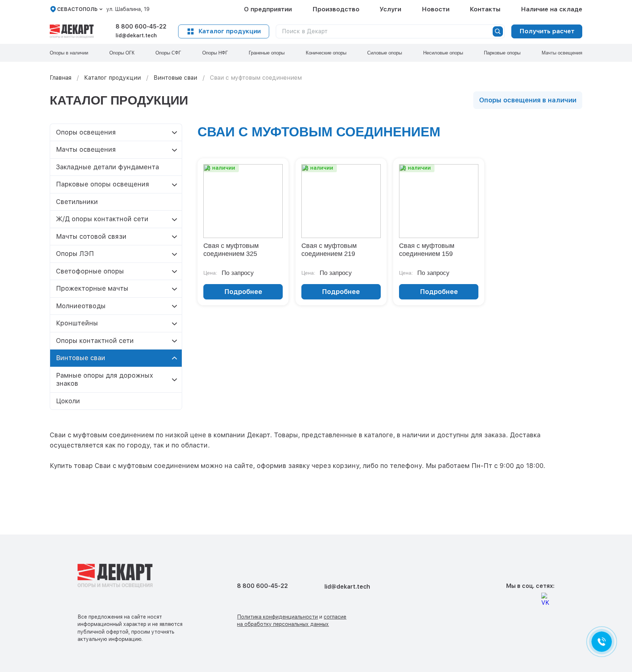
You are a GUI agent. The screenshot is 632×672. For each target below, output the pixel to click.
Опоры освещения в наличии (527, 100)
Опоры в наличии (69, 53)
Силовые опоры (384, 53)
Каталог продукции (229, 31)
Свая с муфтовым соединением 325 (231, 250)
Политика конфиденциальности (277, 617)
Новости (435, 9)
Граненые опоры (267, 53)
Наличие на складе (551, 9)
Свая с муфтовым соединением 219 (329, 250)
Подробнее (243, 291)
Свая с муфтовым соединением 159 (426, 250)
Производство (336, 9)
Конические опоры (326, 53)
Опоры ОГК (122, 53)
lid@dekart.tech (136, 35)
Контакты (485, 9)
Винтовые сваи (175, 77)
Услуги (390, 9)
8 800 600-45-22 (141, 26)
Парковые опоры (502, 53)
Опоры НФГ (215, 53)
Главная (60, 77)
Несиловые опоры (443, 53)
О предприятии (268, 9)
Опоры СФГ (168, 53)
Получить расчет (547, 31)
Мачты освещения (562, 53)
